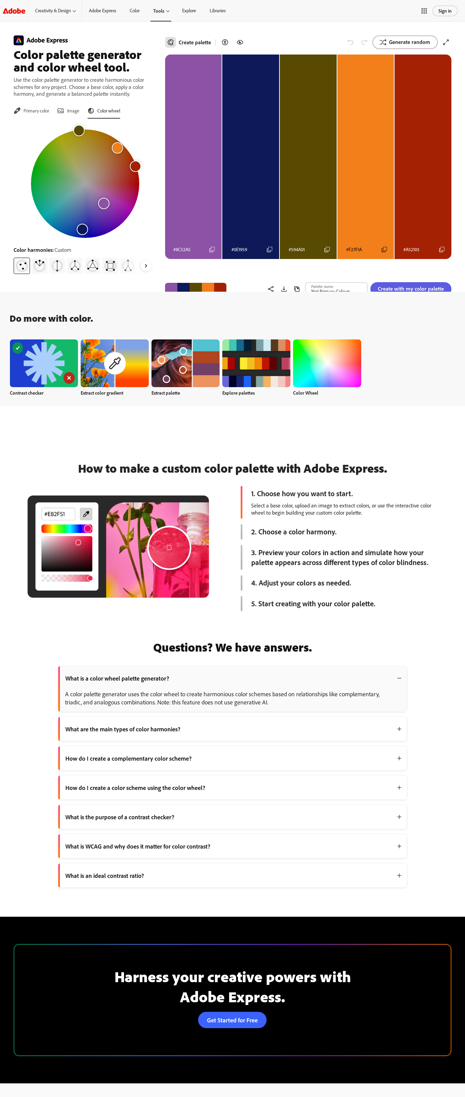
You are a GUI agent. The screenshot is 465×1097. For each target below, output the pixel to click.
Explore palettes (238, 393)
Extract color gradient (102, 393)
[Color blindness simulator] (240, 42)
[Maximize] (445, 42)
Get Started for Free (232, 1020)
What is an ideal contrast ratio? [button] (104, 875)
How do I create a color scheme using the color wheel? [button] (135, 787)
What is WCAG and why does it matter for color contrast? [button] (137, 846)
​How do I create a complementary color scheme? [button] (128, 758)
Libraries (218, 10)
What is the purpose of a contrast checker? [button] (119, 817)
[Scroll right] (146, 265)
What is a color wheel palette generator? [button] (117, 678)
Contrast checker (27, 393)
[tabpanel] (85, 199)
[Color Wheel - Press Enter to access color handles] (85, 183)
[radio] (22, 266)
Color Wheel (305, 393)
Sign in (445, 11)
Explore (189, 10)
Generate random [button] (409, 42)
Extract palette (165, 393)
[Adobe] (14, 10)
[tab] (31, 111)
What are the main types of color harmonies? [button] (122, 729)
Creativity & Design (53, 10)
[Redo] (364, 42)
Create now (44, 363)
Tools (158, 11)
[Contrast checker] (225, 42)
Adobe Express (102, 10)
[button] (424, 10)
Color (135, 10)
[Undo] (350, 42)
